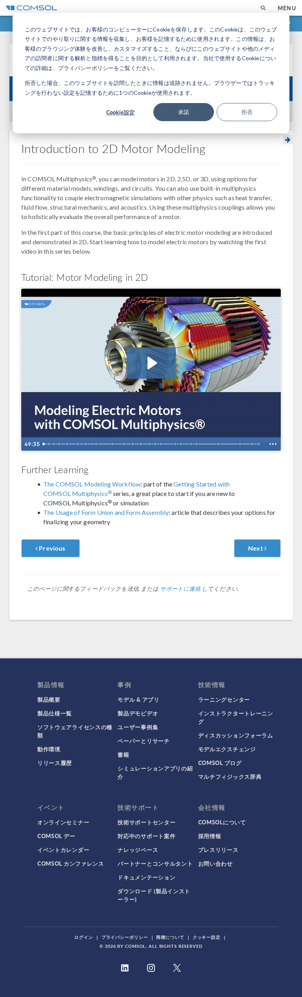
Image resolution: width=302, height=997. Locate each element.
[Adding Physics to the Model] (113, 444)
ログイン (83, 937)
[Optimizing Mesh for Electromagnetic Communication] (161, 444)
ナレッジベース (138, 849)
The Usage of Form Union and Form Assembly (106, 512)
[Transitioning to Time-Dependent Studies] (197, 444)
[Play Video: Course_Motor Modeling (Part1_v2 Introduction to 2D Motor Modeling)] (151, 363)
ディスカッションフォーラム (235, 735)
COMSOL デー (56, 836)
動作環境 (49, 749)
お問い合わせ (215, 863)
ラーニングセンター (224, 699)
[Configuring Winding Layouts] (150, 444)
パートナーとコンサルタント (155, 863)
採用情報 (209, 836)
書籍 (123, 754)
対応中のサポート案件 (146, 836)
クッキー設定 (207, 937)
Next (256, 548)
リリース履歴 (54, 763)
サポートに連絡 (180, 588)
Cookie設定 (120, 112)
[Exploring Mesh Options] (156, 444)
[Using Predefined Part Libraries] (78, 444)
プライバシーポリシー (124, 937)
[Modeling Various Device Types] (53, 444)
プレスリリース (218, 849)
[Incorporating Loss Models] (133, 444)
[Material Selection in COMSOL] (96, 444)
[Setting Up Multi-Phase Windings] (141, 444)
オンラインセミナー (63, 822)
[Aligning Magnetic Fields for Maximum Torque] (181, 444)
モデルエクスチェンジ (227, 749)
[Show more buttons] (273, 444)
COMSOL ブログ (220, 763)
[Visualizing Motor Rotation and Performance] (219, 444)
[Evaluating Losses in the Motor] (253, 444)
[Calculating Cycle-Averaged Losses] (241, 444)
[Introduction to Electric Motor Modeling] (44, 444)
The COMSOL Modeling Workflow (91, 484)
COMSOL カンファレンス (70, 863)
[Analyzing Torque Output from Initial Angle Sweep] (191, 444)
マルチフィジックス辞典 (230, 776)
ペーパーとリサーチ (143, 741)
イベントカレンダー (63, 849)
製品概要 (49, 699)
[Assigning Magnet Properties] (125, 444)
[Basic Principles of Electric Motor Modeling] (59, 444)
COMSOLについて (222, 822)
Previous (51, 548)
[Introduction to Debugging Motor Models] (259, 444)
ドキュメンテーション (146, 877)
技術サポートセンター (146, 822)
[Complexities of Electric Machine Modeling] (49, 444)
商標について (170, 937)
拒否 (246, 112)
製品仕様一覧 (54, 713)
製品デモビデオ (138, 713)
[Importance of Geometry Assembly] (86, 444)
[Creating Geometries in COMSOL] (67, 444)
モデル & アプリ (138, 699)
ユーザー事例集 (138, 727)
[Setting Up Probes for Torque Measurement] (176, 444)
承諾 (183, 112)
